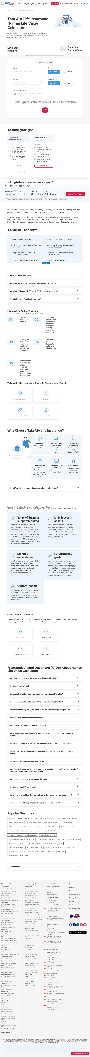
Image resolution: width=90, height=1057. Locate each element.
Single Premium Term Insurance (32, 902)
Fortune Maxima (5, 949)
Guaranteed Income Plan (34, 847)
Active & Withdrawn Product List (55, 1003)
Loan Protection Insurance (36, 851)
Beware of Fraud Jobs (52, 1001)
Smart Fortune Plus (6, 931)
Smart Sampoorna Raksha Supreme (10, 954)
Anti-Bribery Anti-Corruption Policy (55, 999)
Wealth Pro (4, 945)
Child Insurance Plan (50, 823)
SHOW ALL (46, 263)
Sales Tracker (50, 934)
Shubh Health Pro (5, 1007)
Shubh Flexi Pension (6, 979)
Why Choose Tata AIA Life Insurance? (61, 239)
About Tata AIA (51, 884)
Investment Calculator (30, 965)
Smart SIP (3, 936)
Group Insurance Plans (52, 922)
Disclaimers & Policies (53, 952)
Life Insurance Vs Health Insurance (33, 897)
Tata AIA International (52, 894)
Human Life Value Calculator (32, 952)
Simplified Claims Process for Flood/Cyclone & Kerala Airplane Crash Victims (55, 938)
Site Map (71, 901)
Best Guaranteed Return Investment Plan (21, 839)
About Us (71, 887)
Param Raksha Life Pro (6, 965)
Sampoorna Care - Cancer (7, 993)
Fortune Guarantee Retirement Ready (8, 986)
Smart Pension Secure (6, 981)
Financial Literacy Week (53, 949)
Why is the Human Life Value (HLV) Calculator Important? (24, 253)
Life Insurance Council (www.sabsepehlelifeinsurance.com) (56, 931)
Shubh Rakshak (5, 895)
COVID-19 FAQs (51, 914)
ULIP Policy (12, 827)
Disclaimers (49, 984)
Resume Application (75, 908)
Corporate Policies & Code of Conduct (54, 905)
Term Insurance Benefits (31, 926)
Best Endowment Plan (33, 843)
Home (8, 10)
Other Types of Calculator (57, 260)
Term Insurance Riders (16, 843)
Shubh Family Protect (6, 893)
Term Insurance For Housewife (18, 856)
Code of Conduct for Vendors (54, 908)
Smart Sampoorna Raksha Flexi (9, 943)
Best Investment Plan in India (44, 818)
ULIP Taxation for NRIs (30, 985)
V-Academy (50, 944)
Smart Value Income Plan (7, 913)
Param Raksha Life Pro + (7, 958)
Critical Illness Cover (50, 827)
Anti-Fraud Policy (51, 975)
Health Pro (4, 1005)
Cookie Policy (50, 959)
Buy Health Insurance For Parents (68, 839)
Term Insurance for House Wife (32, 915)
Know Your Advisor (51, 928)
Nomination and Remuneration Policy (54, 966)
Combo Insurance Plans (7, 1013)
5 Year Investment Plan (30, 932)
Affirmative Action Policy (53, 971)
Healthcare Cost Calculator (31, 970)
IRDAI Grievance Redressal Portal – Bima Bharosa (55, 919)
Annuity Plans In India (49, 831)
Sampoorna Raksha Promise (8, 889)
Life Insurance (28, 886)
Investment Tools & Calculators (33, 940)
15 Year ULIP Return (29, 983)
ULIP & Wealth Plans (6, 924)
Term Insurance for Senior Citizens (33, 919)
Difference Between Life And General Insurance (24, 831)
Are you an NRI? (10, 191)
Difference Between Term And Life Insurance (23, 835)
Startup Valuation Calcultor (31, 963)
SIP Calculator (28, 947)
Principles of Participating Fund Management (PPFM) (54, 1006)
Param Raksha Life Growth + (8, 967)
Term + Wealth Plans (6, 956)
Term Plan (12, 818)
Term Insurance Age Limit (17, 851)
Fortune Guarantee (6, 916)
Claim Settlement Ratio (16, 847)
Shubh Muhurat (5, 934)
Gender (50, 68)
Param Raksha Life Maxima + (8, 961)
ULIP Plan (27, 976)
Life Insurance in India (25, 818)
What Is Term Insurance (53, 847)
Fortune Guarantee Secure (7, 907)
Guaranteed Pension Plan (56, 851)
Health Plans (4, 991)
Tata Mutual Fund (51, 890)
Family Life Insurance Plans (31, 891)
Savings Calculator (29, 949)
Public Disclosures (51, 980)
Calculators (14, 10)
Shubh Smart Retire (6, 989)
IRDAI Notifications (51, 977)
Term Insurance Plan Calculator (67, 818)
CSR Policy (49, 968)
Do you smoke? (53, 79)
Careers (71, 891)
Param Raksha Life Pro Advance (9, 970)
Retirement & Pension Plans (8, 974)
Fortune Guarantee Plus (7, 909)
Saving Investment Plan (48, 835)
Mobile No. (34, 191)
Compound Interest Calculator (32, 943)
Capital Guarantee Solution (8, 1016)
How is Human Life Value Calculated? (25, 260)
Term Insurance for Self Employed (33, 917)
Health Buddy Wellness (7, 1011)
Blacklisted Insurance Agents (54, 1009)
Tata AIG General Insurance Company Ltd (53, 887)
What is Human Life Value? (22, 239)
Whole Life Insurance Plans (46, 839)
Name (15, 68)
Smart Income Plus (5, 920)
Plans (70, 884)
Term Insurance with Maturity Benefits (32, 905)
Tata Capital (50, 892)
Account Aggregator (52, 900)
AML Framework (51, 997)
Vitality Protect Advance (7, 1009)
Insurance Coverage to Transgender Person (55, 994)
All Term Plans (50, 902)
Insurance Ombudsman (52, 924)
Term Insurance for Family (31, 910)
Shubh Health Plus (5, 1000)
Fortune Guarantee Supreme (8, 904)
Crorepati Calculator (30, 945)
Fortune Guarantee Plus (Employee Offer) (7, 1031)
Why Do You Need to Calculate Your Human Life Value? (28, 246)
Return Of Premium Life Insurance (30, 827)
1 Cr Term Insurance (66, 823)
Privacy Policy (40, 101)
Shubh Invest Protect (6, 972)
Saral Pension (4, 983)
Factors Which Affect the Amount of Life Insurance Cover (62, 253)
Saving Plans (4, 902)
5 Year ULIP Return (29, 981)
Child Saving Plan (69, 847)
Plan (46, 191)
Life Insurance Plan (7, 884)
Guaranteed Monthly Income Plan (9, 918)
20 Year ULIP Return (30, 979)
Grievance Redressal (52, 916)
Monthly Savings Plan (67, 827)
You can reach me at (20, 90)
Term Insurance (5, 886)
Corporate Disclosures (52, 982)
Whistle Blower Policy (52, 973)
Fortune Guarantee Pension (8, 976)
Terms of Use (50, 955)
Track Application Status (76, 898)
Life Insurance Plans (30, 889)
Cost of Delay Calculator (31, 972)
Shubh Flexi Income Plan (7, 922)
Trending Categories (31, 884)
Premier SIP (4, 929)
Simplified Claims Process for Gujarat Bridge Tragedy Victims (54, 942)
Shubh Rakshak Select (6, 897)
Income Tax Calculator (30, 967)
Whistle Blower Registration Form (55, 947)
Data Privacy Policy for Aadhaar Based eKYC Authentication (54, 962)
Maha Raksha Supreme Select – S (9, 900)
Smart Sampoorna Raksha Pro (8, 940)
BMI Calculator (28, 974)
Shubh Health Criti (5, 996)
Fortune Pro (4, 947)
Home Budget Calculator (31, 954)
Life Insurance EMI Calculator (32, 958)
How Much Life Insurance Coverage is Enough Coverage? (61, 246)
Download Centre (74, 905)
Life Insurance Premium (16, 823)
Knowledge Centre (52, 897)
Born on (15, 79)
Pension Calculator (29, 956)
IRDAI (48, 926)
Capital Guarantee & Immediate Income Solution (9, 1022)
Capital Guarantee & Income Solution (8, 1019)
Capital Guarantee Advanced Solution (8, 1026)
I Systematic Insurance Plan (8, 927)
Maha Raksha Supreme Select (8, 891)
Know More (18, 165)
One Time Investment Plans (31, 930)
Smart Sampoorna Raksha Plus (8, 938)
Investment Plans (29, 928)
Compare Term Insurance (31, 908)
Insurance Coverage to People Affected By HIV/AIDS (54, 990)
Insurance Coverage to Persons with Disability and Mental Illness (56, 987)
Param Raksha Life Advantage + (9, 963)
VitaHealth (4, 1002)
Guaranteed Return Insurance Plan (9, 911)
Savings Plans (28, 938)
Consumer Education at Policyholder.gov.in (52, 911)
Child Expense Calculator (31, 961)
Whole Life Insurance (30, 893)
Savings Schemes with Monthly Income (32, 935)
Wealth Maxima (5, 952)
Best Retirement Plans (34, 823)
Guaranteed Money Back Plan (52, 843)
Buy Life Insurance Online (31, 895)
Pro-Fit (3, 998)
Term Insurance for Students (31, 912)
